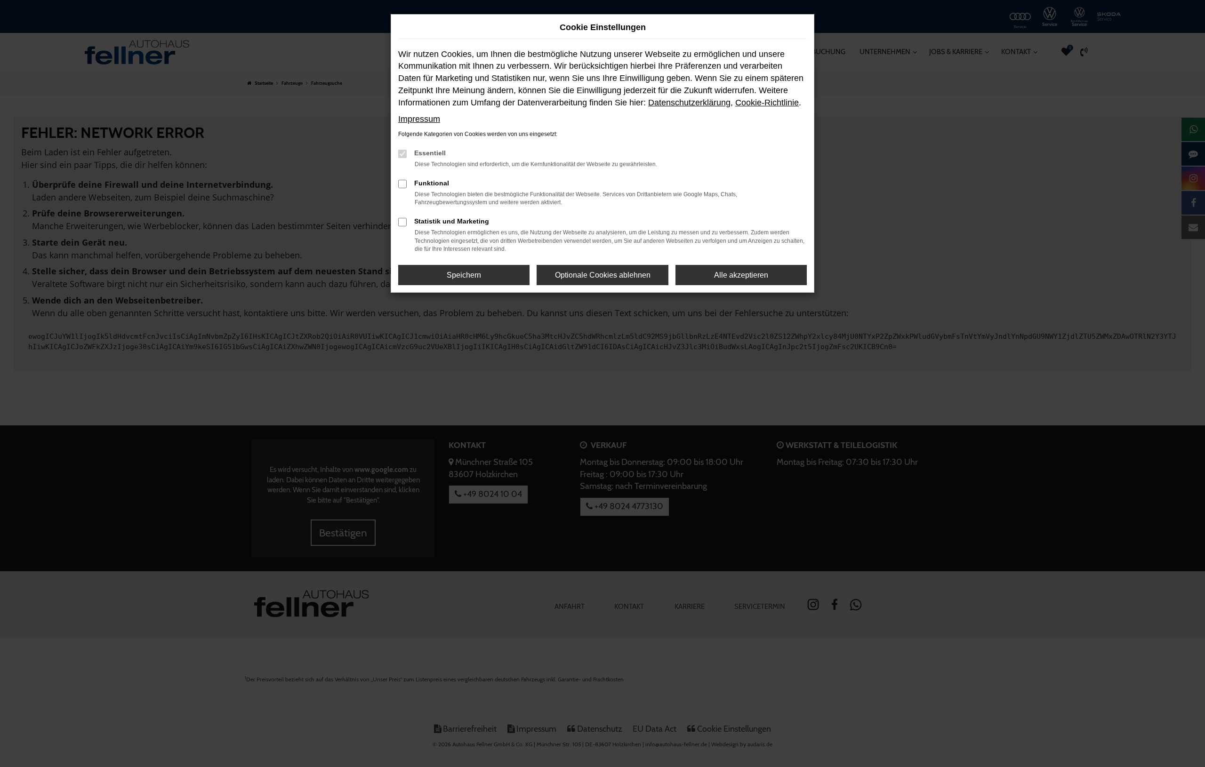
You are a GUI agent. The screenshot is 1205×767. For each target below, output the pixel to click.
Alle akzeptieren (741, 275)
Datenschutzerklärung (689, 102)
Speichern (464, 275)
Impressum (419, 119)
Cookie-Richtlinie (767, 102)
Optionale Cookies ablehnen (603, 275)
